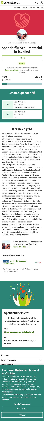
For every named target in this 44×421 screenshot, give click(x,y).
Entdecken (17, 7)
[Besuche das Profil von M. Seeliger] (22, 34)
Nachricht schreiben (21, 247)
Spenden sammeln (28, 7)
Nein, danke (22, 408)
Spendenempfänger (12, 70)
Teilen (22, 58)
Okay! (22, 415)
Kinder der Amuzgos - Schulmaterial (19, 332)
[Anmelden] (41, 2)
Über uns (40, 7)
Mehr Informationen (22, 404)
